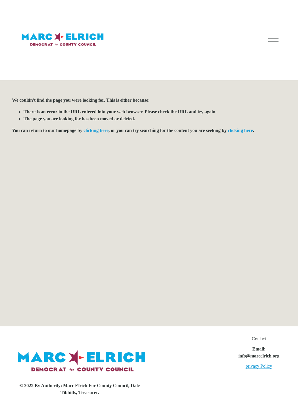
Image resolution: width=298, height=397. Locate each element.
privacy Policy (259, 366)
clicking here (96, 130)
